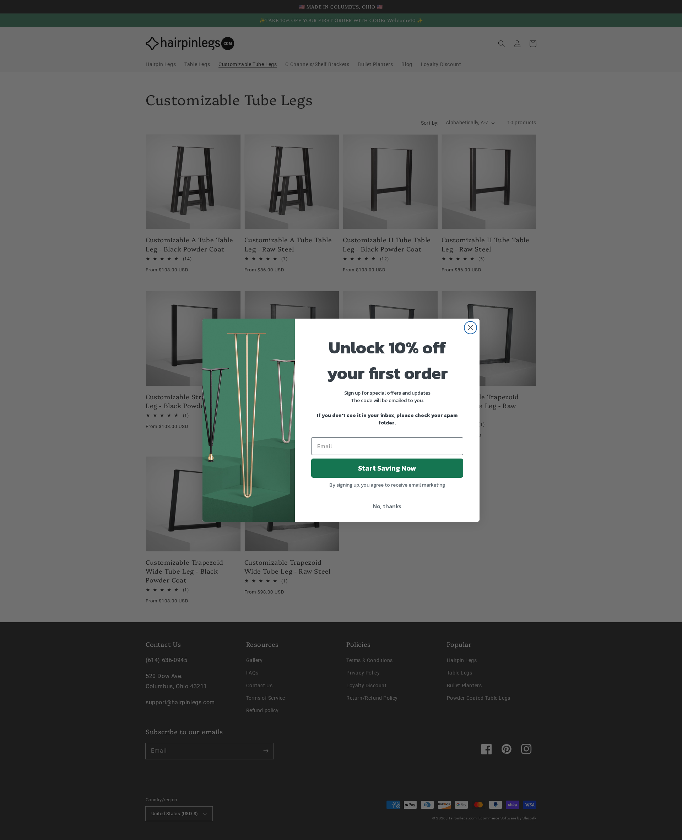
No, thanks (387, 506)
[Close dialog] (470, 327)
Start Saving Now (387, 468)
